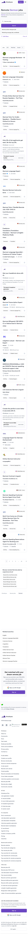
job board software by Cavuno (9, 924)
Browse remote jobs (6, 761)
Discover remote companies (8, 763)
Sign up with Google (15, 687)
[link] (4, 593)
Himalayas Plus (5, 793)
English (14, 929)
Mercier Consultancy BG (9, 544)
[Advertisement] (14, 42)
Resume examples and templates (10, 773)
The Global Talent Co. (8, 499)
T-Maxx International (8, 62)
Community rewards (6, 786)
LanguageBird (6, 461)
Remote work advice (6, 768)
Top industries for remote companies (11, 860)
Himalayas (4, 593)
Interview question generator (9, 823)
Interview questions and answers (10, 779)
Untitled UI (23, 924)
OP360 (4, 326)
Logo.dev (14, 926)
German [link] (20, 593)
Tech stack (6, 445)
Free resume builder (6, 875)
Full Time (5, 85)
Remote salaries (5, 845)
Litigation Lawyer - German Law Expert (14, 342)
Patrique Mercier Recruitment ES (11, 371)
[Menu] (25, 2)
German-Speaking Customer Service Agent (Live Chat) (12, 496)
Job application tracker (7, 796)
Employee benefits (6, 744)
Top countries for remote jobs (9, 853)
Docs (2, 738)
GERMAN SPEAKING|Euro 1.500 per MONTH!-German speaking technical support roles (13, 366)
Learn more (20, 158)
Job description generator (8, 818)
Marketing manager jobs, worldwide (10, 32)
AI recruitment (5, 828)
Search (14, 25)
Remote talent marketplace (8, 825)
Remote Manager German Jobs (9, 581)
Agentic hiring (5, 831)
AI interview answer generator (9, 885)
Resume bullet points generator (9, 880)
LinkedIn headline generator (9, 888)
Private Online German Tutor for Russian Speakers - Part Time (13, 97)
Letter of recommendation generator (11, 893)
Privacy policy (5, 749)
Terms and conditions (7, 746)
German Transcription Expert (12, 302)
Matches (13, 47)
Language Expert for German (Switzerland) (13, 439)
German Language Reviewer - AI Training (14, 59)
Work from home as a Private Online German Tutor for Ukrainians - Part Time (12, 518)
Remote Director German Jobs (9, 584)
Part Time (5, 66)
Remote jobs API (5, 867)
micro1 (4, 173)
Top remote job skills (6, 850)
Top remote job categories (8, 848)
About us (3, 733)
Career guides (5, 771)
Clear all (25, 36)
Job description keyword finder (9, 872)
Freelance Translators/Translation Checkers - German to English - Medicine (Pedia (13, 231)
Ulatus (4, 237)
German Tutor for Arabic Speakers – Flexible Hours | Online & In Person (12, 119)
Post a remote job (6, 815)
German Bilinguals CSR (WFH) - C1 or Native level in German (13, 322)
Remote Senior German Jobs (9, 579)
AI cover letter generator (8, 801)
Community (4, 736)
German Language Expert (11, 171)
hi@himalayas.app (6, 720)
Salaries (5, 82)
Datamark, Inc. (7, 79)
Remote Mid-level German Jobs (9, 577)
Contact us (4, 751)
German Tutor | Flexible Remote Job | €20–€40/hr (13, 208)
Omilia (4, 442)
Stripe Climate (10, 709)
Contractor (5, 179)
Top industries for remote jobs (9, 855)
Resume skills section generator (9, 883)
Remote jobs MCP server (7, 870)
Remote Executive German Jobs (10, 586)
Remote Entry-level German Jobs (10, 574)
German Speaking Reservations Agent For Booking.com (13, 540)
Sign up (14, 692)
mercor (5, 345)
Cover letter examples (7, 776)
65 (22, 562)
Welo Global (6, 392)
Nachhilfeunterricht (8, 100)
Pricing (3, 836)
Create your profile (6, 758)
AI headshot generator (7, 803)
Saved (20, 47)
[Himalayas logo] (7, 2)
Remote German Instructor (12, 190)
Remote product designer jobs (9, 29)
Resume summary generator (8, 877)
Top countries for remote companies (11, 858)
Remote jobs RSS (5, 781)
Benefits (12, 546)
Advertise (3, 838)
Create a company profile (8, 833)
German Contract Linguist (12, 476)
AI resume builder (6, 798)
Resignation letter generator (9, 890)
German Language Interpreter (13, 77)
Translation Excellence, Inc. (10, 478)
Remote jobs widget (6, 784)
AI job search (4, 766)
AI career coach (5, 809)
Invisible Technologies (9, 256)
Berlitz (4, 192)
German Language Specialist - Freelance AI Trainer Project (13, 253)
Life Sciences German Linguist (13, 390)
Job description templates (8, 820)
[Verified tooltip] (15, 62)
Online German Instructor (11, 459)
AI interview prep (5, 806)
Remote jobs (13, 593)
